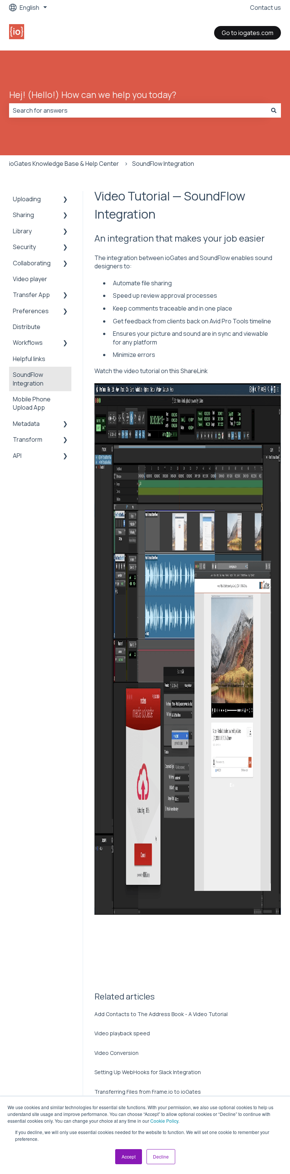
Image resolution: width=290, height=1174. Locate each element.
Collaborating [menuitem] (32, 263)
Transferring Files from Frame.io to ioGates (147, 1091)
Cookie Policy (164, 1120)
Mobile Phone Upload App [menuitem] (32, 403)
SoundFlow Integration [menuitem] (28, 378)
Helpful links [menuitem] (29, 359)
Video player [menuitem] (30, 279)
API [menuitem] (17, 456)
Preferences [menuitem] (31, 311)
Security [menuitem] (24, 247)
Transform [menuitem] (27, 439)
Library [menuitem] (22, 231)
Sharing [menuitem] (23, 215)
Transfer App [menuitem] (31, 295)
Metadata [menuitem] (26, 423)
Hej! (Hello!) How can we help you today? (92, 95)
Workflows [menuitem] (28, 342)
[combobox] (138, 110)
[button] (65, 199)
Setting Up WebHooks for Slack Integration (147, 1072)
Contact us (265, 7)
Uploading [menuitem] (27, 199)
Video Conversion (116, 1052)
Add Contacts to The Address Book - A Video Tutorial (161, 1014)
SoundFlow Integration (163, 163)
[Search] (274, 110)
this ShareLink (188, 371)
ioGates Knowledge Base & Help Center (64, 163)
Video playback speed (122, 1033)
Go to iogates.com (247, 33)
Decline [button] (161, 1156)
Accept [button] (129, 1156)
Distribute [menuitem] (26, 327)
